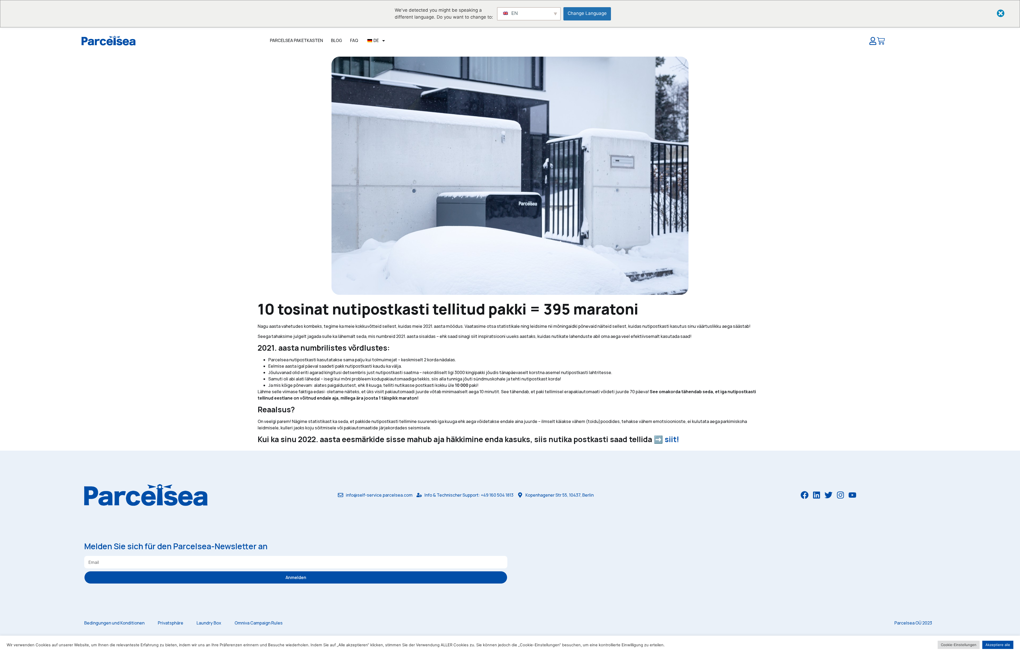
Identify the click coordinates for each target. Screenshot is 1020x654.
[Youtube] (852, 495)
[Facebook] (805, 495)
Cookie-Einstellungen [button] (958, 645)
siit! (673, 439)
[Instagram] (840, 495)
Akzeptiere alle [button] (997, 645)
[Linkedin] (817, 495)
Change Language (587, 13)
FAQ (354, 40)
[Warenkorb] (881, 42)
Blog (336, 40)
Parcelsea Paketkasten (296, 40)
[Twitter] (828, 495)
